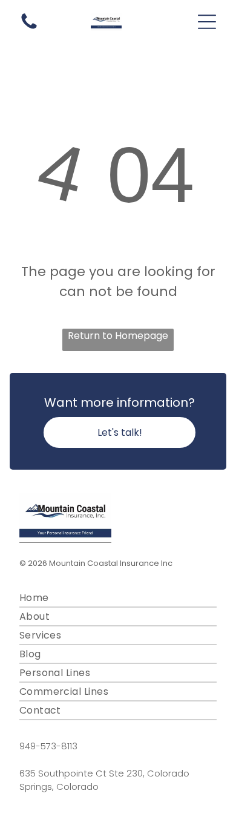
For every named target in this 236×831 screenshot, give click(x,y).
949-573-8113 (48, 746)
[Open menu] (207, 22)
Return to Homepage (118, 336)
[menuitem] (118, 598)
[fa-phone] (29, 28)
